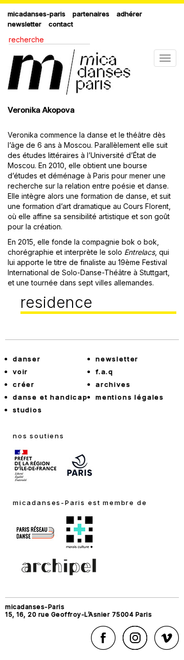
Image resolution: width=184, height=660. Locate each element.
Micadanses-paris (36, 14)
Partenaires (91, 14)
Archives (113, 384)
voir (20, 371)
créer (24, 384)
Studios (27, 410)
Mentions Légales (130, 397)
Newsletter (24, 24)
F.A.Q (104, 371)
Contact (61, 24)
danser (27, 359)
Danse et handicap (50, 397)
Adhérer (129, 14)
